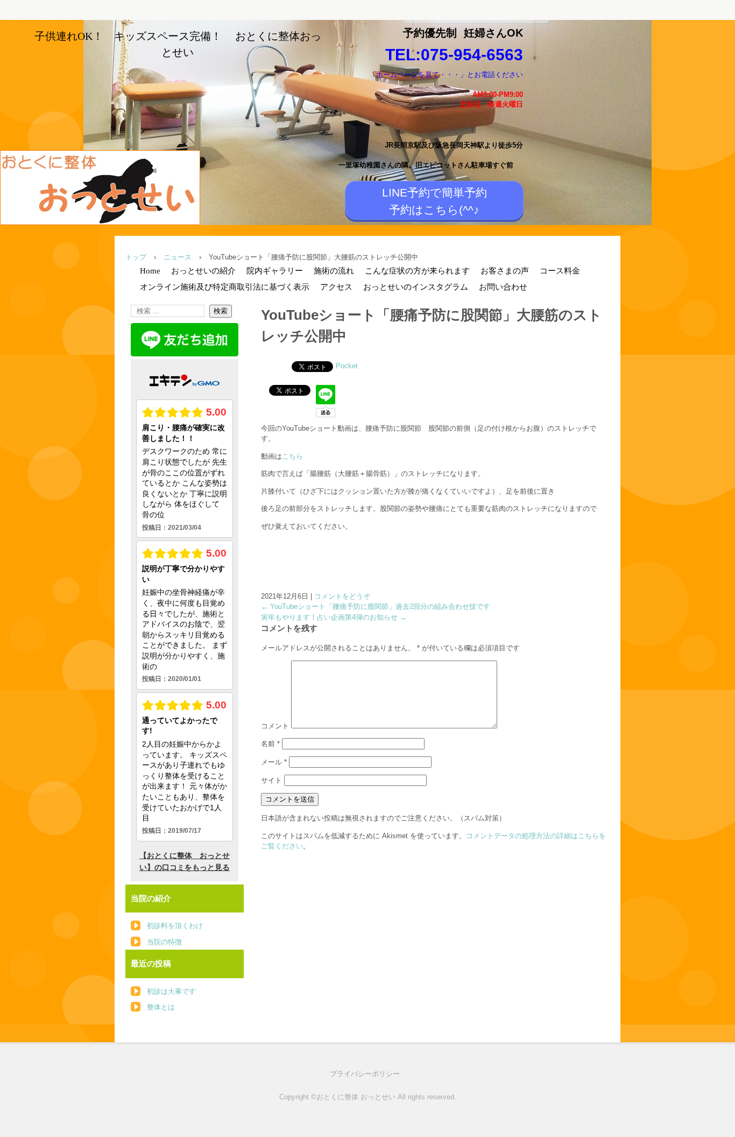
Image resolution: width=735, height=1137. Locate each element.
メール (274, 762)
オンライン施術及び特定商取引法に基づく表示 (224, 287)
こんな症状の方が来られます (417, 270)
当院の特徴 (164, 942)
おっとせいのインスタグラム (415, 287)
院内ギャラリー (274, 270)
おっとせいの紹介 (203, 270)
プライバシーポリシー (365, 1074)
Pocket (347, 366)
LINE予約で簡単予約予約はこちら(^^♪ (434, 201)
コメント (275, 726)
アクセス (336, 287)
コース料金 (560, 270)
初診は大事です (171, 991)
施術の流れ (334, 270)
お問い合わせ (503, 287)
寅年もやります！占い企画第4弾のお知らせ (334, 617)
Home (150, 270)
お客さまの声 (504, 270)
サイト (271, 780)
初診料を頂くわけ (175, 926)
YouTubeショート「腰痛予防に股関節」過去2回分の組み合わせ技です (375, 606)
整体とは (161, 1007)
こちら (292, 456)
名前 (270, 744)
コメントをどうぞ (342, 596)
